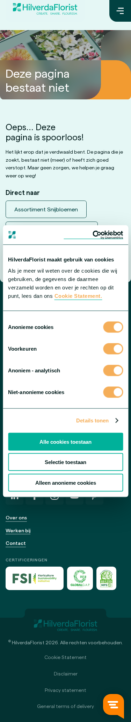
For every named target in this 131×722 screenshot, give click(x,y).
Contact (16, 543)
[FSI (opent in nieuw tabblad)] (35, 578)
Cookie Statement (65, 657)
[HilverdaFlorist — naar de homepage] (45, 11)
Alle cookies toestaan (65, 441)
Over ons (16, 517)
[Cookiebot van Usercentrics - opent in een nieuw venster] (93, 234)
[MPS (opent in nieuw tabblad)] (106, 578)
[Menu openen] (120, 11)
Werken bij (18, 530)
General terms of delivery (65, 706)
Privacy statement (65, 690)
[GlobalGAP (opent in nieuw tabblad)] (80, 578)
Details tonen (92, 420)
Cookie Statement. (78, 296)
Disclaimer (66, 674)
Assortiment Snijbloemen (46, 209)
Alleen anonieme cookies (65, 482)
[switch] (113, 349)
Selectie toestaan (65, 462)
